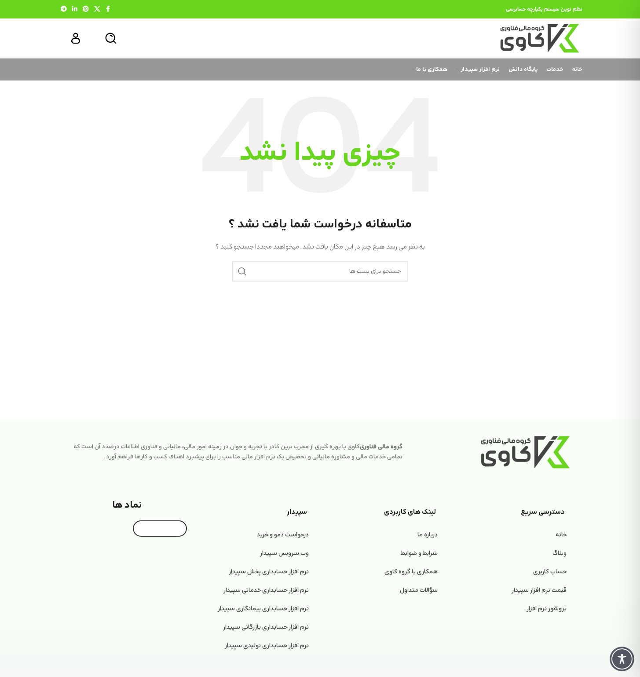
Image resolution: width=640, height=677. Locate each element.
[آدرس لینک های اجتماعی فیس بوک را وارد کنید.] (108, 9)
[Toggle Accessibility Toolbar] (622, 659)
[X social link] (97, 9)
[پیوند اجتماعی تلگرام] (63, 9)
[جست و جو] (111, 38)
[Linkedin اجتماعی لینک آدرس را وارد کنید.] (74, 9)
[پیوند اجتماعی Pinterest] (85, 9)
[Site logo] (539, 38)
